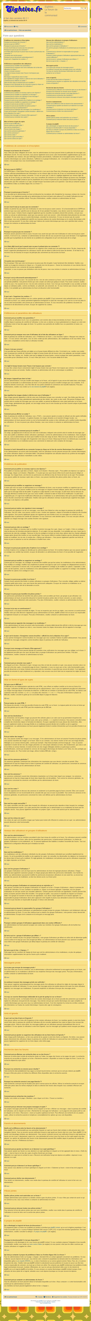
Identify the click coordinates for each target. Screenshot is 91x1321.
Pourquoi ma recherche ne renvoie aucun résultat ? (61, 91)
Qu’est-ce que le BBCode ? (12, 123)
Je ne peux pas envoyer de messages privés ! (60, 67)
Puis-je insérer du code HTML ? (13, 125)
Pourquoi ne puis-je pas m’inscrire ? (15, 46)
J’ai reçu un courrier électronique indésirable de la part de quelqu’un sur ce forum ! (63, 72)
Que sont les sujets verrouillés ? (13, 136)
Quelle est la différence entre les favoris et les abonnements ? (64, 103)
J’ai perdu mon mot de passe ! (13, 55)
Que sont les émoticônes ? (12, 127)
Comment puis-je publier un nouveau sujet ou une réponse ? (22, 92)
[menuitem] (16, 26)
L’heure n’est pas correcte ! (12, 71)
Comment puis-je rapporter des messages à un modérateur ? (22, 109)
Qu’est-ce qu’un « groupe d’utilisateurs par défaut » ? (62, 59)
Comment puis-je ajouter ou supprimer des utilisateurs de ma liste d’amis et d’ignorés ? (66, 82)
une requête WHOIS (23, 1261)
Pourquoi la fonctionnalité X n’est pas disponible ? (61, 128)
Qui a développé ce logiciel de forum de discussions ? (62, 126)
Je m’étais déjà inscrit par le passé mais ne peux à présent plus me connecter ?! (24, 52)
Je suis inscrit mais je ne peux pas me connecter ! (19, 48)
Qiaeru (53, 1301)
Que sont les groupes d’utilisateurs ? (57, 46)
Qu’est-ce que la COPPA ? (12, 44)
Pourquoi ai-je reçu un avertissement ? (16, 108)
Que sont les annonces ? (11, 133)
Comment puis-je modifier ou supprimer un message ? (20, 94)
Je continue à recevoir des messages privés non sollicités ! (64, 69)
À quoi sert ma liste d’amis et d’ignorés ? (58, 79)
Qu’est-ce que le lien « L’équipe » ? (57, 61)
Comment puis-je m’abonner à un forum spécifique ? (62, 109)
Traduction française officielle (43, 1301)
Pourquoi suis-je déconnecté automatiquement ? (19, 57)
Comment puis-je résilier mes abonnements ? (60, 111)
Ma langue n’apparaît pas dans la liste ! (16, 77)
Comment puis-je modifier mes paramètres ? (17, 65)
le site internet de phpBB (38, 387)
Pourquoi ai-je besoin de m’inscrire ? (15, 42)
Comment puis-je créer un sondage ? (15, 98)
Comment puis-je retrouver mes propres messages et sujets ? (64, 97)
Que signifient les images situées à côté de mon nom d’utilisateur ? (24, 78)
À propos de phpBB (40, 1231)
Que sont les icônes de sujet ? (13, 138)
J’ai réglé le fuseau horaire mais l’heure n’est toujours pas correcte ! (21, 74)
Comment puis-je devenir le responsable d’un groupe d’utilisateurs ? (62, 52)
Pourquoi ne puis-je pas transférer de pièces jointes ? (20, 106)
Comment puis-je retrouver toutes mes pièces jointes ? (62, 119)
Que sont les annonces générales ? (15, 131)
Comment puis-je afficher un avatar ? (15, 80)
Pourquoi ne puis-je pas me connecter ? (16, 50)
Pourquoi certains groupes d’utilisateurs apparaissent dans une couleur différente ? (65, 56)
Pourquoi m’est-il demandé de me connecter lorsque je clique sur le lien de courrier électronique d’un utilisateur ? (24, 85)
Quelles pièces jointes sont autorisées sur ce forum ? (62, 117)
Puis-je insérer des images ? (12, 129)
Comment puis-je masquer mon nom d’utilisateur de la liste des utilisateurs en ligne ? (23, 68)
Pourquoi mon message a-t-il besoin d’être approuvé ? (20, 115)
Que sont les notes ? (10, 135)
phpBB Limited (55, 1227)
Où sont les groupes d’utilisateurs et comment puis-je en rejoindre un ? (66, 49)
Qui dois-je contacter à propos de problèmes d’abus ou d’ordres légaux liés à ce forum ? (65, 130)
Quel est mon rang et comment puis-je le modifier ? (19, 82)
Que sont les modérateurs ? (54, 44)
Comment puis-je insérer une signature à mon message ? (21, 96)
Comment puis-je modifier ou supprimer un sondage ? (20, 102)
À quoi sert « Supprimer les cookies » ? (16, 59)
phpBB (40, 1300)
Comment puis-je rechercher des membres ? (59, 95)
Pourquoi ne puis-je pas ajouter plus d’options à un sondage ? (23, 100)
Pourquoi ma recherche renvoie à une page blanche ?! (62, 93)
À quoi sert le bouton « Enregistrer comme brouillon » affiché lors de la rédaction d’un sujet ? (23, 112)
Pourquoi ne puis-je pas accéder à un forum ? (18, 104)
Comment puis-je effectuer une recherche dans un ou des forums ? (66, 89)
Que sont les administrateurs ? (55, 42)
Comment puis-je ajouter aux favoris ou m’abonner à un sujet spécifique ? (64, 106)
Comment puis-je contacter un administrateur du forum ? (63, 133)
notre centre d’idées (35, 1244)
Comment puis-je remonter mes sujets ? (16, 117)
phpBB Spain (47, 1303)
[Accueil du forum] (24, 9)
